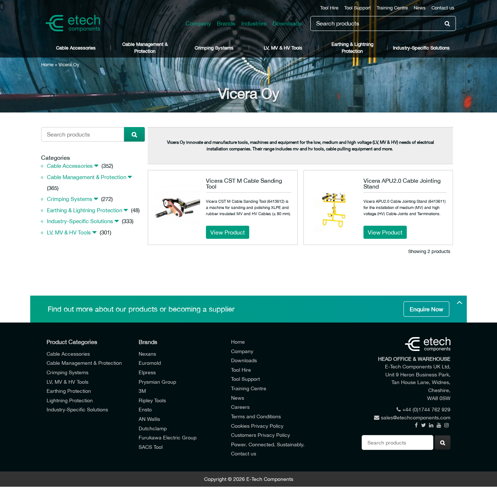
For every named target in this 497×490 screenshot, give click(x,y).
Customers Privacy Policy (260, 435)
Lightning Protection (70, 400)
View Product (227, 232)
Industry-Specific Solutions (421, 48)
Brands (226, 23)
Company (198, 23)
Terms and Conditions (256, 416)
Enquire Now (426, 309)
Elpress (147, 372)
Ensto (145, 409)
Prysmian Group (157, 382)
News (420, 8)
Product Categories (72, 342)
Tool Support (357, 8)
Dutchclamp (153, 428)
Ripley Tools (152, 400)
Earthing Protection (69, 391)
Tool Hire (329, 8)
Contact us (443, 8)
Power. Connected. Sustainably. (268, 444)
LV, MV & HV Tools (283, 48)
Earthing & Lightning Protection (352, 48)
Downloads (287, 23)
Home (47, 64)
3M (142, 391)
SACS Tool (151, 447)
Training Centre (392, 8)
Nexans (147, 354)
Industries (254, 23)
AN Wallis (149, 419)
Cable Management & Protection (145, 48)
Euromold (150, 363)
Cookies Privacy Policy (257, 426)
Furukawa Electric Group (167, 437)
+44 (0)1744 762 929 (426, 409)
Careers (240, 407)
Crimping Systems (214, 48)
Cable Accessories (76, 48)
